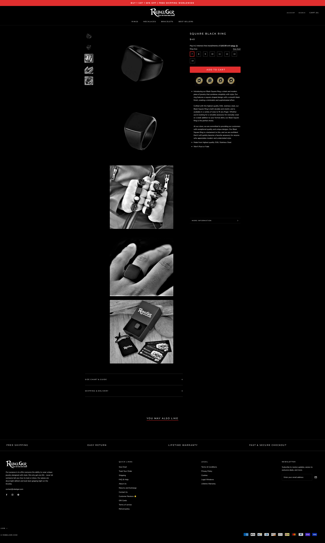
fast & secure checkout (268, 445)
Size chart (237, 49)
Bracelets (167, 21)
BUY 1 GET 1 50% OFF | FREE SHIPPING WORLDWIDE (162, 3)
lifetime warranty (183, 445)
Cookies (204, 475)
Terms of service (125, 504)
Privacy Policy (206, 471)
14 (192, 61)
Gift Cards (123, 500)
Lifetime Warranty (208, 484)
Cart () (314, 13)
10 (212, 54)
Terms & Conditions (209, 467)
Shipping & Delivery (97, 391)
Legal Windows (207, 479)
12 (227, 54)
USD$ (3, 528)
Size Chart (123, 467)
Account (291, 13)
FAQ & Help (123, 479)
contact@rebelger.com (14, 489)
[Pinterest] (18, 494)
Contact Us (123, 492)
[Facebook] (6, 494)
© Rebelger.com (9, 535)
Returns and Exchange (127, 488)
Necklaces (149, 21)
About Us (122, 484)
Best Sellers (186, 21)
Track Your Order (125, 471)
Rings (135, 21)
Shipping (122, 475)
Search (302, 13)
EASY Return (97, 445)
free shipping (17, 445)
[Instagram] (12, 494)
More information (202, 220)
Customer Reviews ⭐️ (127, 496)
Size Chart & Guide (96, 379)
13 (234, 54)
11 (220, 54)
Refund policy (124, 509)
